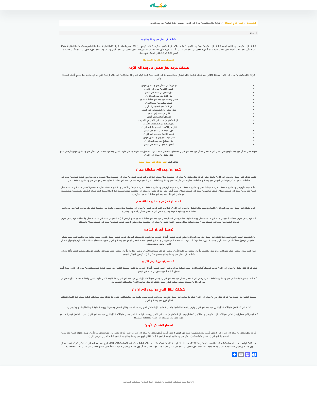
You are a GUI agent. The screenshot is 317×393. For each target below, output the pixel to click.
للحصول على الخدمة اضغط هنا (158, 60)
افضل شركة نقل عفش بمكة (153, 162)
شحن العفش (202, 50)
